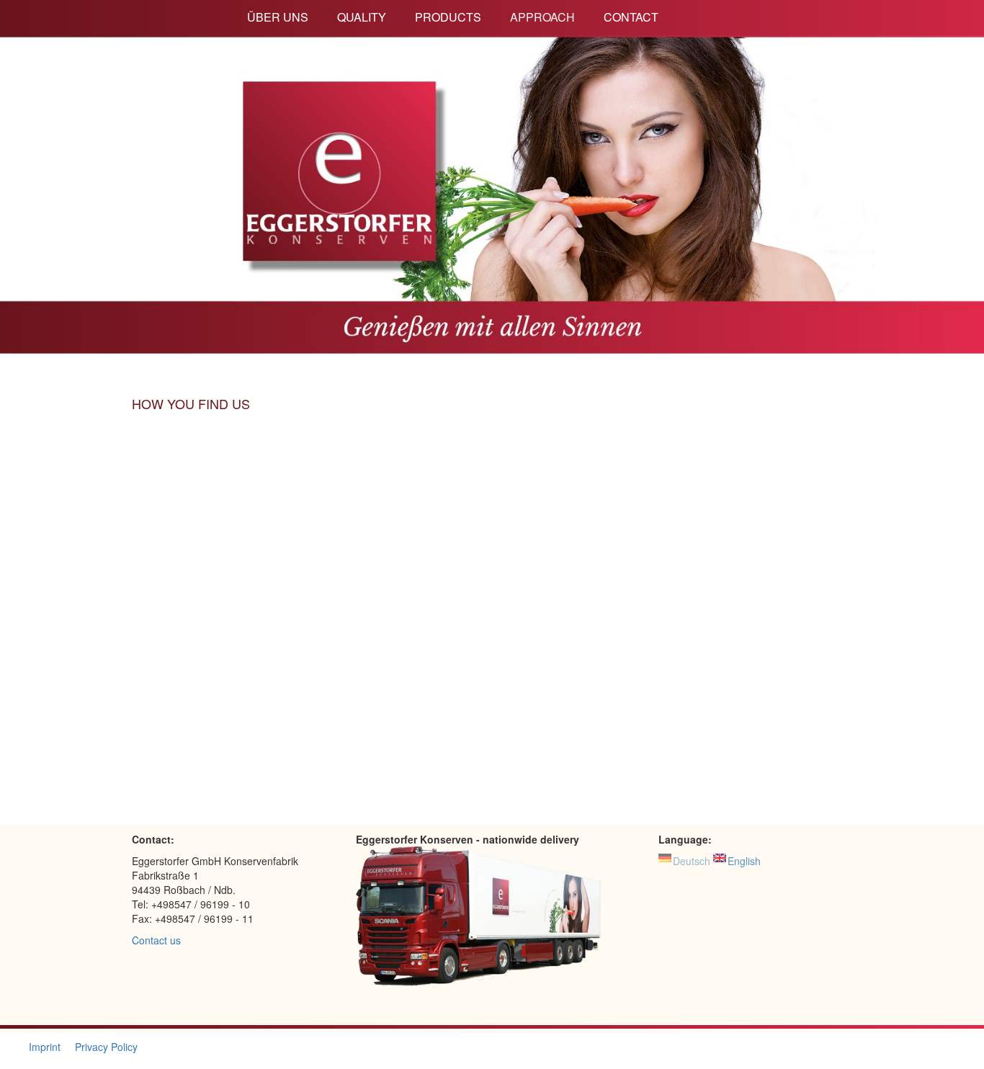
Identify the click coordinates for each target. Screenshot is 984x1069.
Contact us (156, 940)
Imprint (45, 1046)
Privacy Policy (106, 1046)
